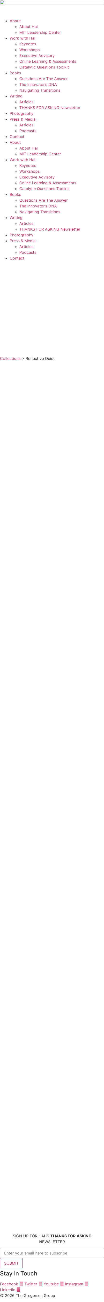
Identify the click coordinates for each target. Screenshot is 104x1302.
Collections (10, 358)
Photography (21, 113)
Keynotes (27, 43)
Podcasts (27, 130)
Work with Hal (22, 38)
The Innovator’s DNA (38, 84)
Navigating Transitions (39, 90)
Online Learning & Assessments (47, 61)
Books (15, 72)
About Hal (28, 26)
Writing (16, 96)
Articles (26, 101)
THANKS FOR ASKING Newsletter (49, 107)
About (15, 20)
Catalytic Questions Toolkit (44, 67)
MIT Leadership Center (40, 32)
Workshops (29, 49)
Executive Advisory (37, 55)
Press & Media (23, 119)
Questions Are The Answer (43, 78)
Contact (17, 136)
